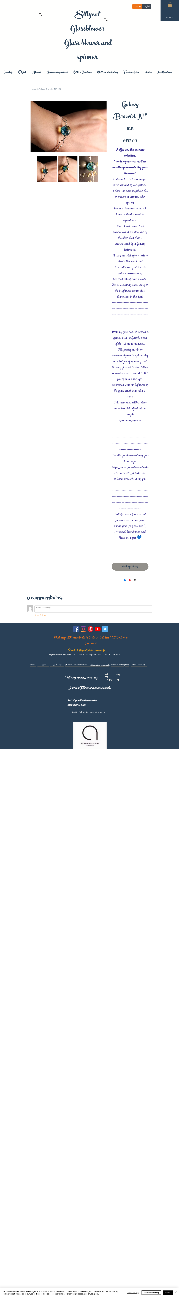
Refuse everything (151, 1292)
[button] (170, 4)
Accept (167, 1292)
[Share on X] (135, 580)
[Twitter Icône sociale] (105, 629)
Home (34, 89)
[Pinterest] (90, 629)
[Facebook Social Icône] (76, 629)
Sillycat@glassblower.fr (91, 650)
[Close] (175, 1292)
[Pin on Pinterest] (130, 580)
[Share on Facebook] (125, 580)
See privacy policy (91, 1293)
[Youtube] (98, 629)
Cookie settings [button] (133, 1292)
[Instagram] (83, 629)
